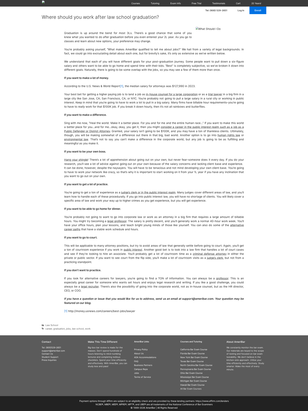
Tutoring (155, 3)
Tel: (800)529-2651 (51, 347)
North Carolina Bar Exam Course (196, 365)
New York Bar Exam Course (194, 357)
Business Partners (143, 365)
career (48, 328)
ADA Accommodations (145, 357)
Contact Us (47, 353)
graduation (59, 328)
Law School (51, 325)
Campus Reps (141, 369)
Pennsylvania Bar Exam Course (195, 369)
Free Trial (196, 3)
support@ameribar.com (53, 350)
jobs (68, 328)
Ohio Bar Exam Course (191, 373)
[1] (121, 86)
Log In (241, 10)
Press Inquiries (49, 360)
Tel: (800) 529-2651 (216, 10)
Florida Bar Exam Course (192, 353)
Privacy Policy (141, 349)
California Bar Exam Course (193, 349)
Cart (238, 3)
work (87, 328)
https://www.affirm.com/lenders (212, 401)
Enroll (258, 10)
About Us (139, 353)
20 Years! (256, 3)
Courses (135, 3)
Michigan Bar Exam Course (193, 381)
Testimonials (218, 3)
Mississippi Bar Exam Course (194, 377)
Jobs (136, 373)
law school (78, 328)
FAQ (136, 361)
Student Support (50, 357)
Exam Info (175, 3)
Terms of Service (142, 377)
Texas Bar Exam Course (192, 361)
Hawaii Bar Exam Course (192, 385)
